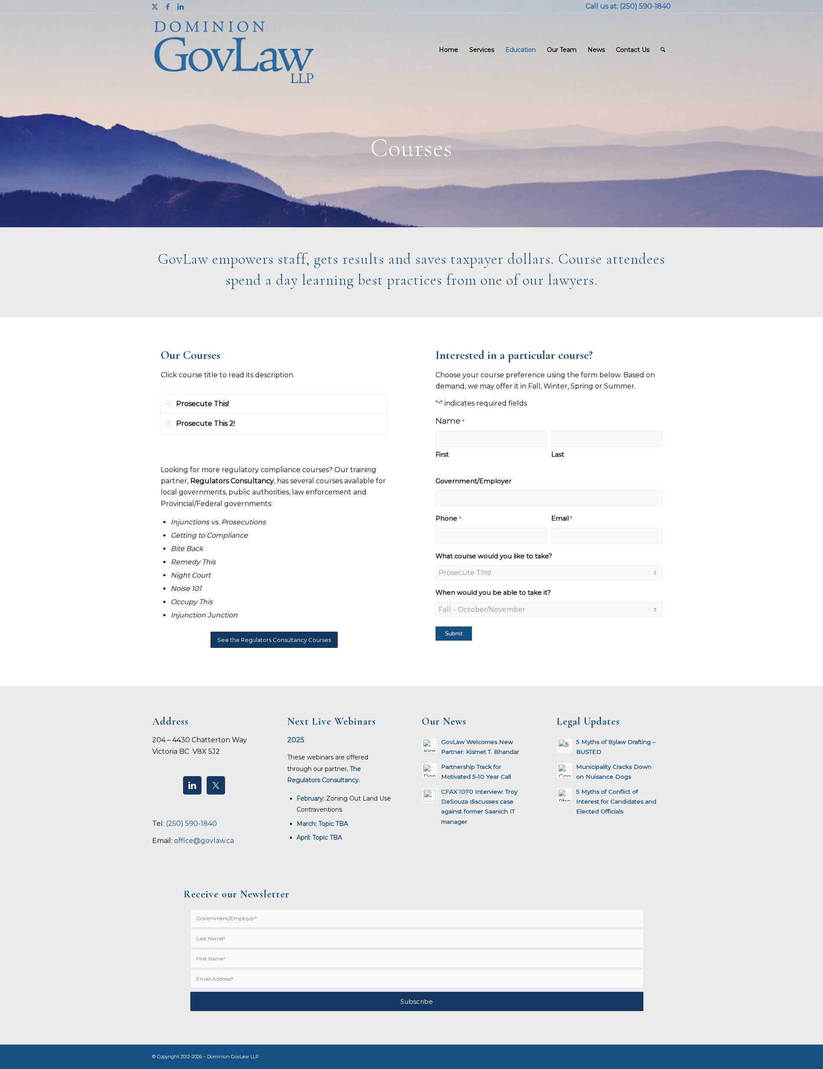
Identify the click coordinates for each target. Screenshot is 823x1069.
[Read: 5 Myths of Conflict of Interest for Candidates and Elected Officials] (564, 795)
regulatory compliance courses (275, 470)
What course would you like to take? (494, 556)
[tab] (274, 404)
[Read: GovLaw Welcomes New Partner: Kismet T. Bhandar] (429, 745)
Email (561, 518)
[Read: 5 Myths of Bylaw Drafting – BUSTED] (564, 745)
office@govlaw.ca (204, 841)
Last (557, 454)
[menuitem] (448, 50)
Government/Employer (473, 481)
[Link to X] (154, 6)
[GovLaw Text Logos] (241, 50)
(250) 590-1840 (645, 6)
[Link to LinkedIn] (180, 6)
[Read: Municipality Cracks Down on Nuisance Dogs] (564, 770)
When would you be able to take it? (493, 592)
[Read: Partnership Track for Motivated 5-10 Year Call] (429, 770)
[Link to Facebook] (167, 6)
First (442, 454)
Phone (448, 518)
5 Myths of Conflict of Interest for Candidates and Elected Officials (616, 801)
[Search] (663, 50)
